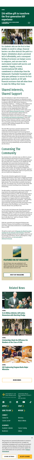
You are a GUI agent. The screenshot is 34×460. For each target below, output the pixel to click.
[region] (17, 447)
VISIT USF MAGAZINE (17, 275)
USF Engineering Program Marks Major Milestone (15, 368)
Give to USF (6, 410)
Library (20, 431)
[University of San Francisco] (9, 395)
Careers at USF (6, 421)
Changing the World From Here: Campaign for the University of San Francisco (17, 231)
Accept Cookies (25, 456)
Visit (20, 406)
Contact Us (5, 418)
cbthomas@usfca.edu (7, 238)
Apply (4, 406)
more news (17, 380)
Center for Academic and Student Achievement (17, 116)
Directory (20, 418)
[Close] (32, 438)
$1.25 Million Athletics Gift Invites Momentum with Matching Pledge (13, 314)
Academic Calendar (7, 428)
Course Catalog (22, 428)
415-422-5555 (22, 398)
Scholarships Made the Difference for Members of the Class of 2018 (15, 341)
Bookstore (5, 431)
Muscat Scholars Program (17, 111)
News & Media (22, 421)
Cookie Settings (9, 456)
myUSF (20, 410)
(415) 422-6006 (17, 237)
